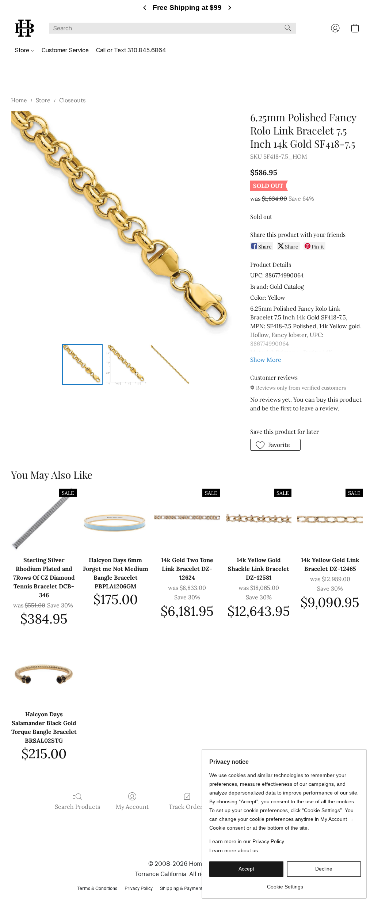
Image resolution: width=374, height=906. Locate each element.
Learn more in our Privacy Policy (246, 841)
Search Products (77, 806)
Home (19, 100)
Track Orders (187, 806)
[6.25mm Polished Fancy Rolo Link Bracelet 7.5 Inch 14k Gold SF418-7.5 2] (169, 364)
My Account (132, 806)
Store (23, 50)
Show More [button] (265, 359)
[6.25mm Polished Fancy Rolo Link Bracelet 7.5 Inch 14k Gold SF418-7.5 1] (126, 364)
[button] (24, 28)
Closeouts (72, 100)
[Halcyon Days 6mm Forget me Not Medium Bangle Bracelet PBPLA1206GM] (115, 518)
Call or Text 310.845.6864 (131, 50)
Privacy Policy (139, 888)
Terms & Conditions (97, 888)
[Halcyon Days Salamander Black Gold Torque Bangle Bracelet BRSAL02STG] (44, 673)
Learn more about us (233, 850)
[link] (285, 884)
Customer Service (65, 50)
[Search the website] (287, 28)
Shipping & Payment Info (185, 888)
